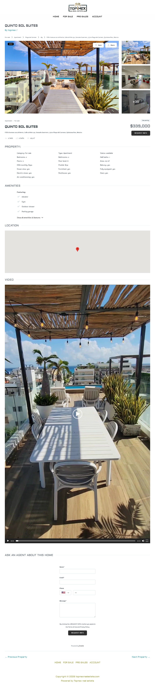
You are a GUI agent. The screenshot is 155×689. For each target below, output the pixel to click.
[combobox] (65, 592)
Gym (23, 202)
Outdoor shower (28, 206)
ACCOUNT (97, 16)
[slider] (75, 540)
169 (42, 37)
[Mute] (143, 541)
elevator (25, 197)
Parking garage (27, 211)
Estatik (81, 646)
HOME (56, 16)
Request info (141, 133)
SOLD (10, 44)
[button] (77, 414)
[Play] (8, 541)
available (109, 153)
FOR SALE (68, 16)
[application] (77, 414)
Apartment (17, 37)
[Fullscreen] (147, 541)
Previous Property (16, 657)
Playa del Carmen (30, 37)
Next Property (141, 657)
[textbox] (65, 592)
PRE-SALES (82, 16)
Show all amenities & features (28, 218)
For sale (7, 37)
